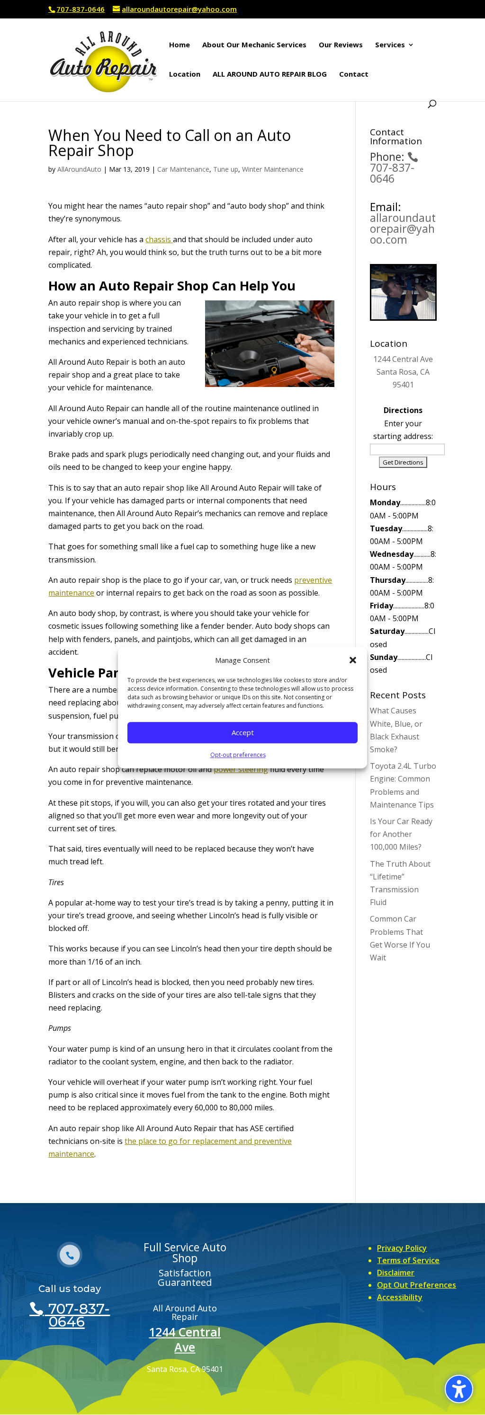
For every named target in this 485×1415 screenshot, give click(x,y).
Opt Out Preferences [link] (416, 1285)
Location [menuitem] (184, 74)
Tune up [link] (225, 169)
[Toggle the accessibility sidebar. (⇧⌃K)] (459, 1389)
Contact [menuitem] (353, 74)
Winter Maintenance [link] (273, 169)
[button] (353, 660)
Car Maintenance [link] (183, 169)
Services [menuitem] (390, 45)
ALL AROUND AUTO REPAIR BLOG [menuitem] (270, 74)
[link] (103, 58)
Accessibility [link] (399, 1297)
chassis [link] (159, 239)
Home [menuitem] (179, 45)
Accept (243, 733)
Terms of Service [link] (408, 1260)
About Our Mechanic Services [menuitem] (254, 45)
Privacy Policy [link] (402, 1248)
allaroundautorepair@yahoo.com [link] (403, 228)
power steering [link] (241, 769)
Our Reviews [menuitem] (341, 45)
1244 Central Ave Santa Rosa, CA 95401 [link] (403, 372)
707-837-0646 (80, 9)
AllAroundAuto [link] (79, 169)
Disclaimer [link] (395, 1272)
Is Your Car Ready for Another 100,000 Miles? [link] (401, 834)
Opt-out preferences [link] (238, 755)
